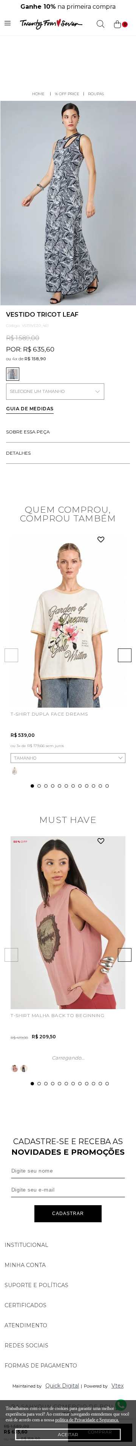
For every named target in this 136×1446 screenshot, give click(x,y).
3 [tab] (46, 786)
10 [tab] (93, 786)
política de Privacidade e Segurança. (87, 1419)
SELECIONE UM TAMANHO (37, 391)
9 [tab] (86, 786)
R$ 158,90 (35, 358)
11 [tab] (100, 786)
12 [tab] (107, 786)
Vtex (117, 1385)
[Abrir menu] (8, 24)
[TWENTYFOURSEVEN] (38, 93)
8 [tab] (80, 786)
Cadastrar (68, 1213)
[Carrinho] (120, 24)
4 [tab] (52, 786)
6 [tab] (66, 786)
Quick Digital (62, 1385)
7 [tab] (73, 786)
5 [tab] (59, 786)
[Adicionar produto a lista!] (101, 540)
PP (17, 693)
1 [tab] (32, 786)
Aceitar (68, 1434)
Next (124, 655)
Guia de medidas (30, 408)
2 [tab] (39, 786)
